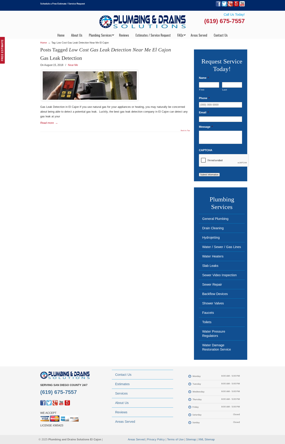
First (201, 89)
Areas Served (136, 439)
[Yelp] (236, 5)
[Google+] (230, 5)
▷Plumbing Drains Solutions (142, 21)
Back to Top (185, 130)
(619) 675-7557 (224, 21)
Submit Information (209, 174)
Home (43, 42)
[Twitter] (224, 5)
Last (224, 89)
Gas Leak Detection (61, 58)
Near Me (73, 64)
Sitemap (191, 439)
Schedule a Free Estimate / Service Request (62, 3)
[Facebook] (218, 5)
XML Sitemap (206, 439)
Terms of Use (175, 439)
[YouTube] (242, 5)
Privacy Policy (156, 439)
